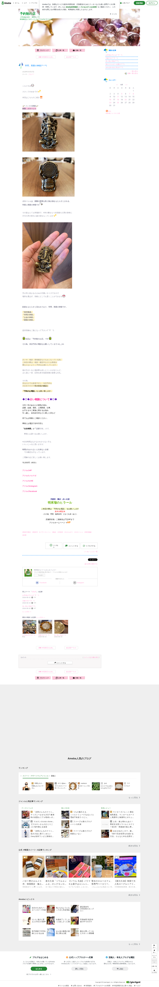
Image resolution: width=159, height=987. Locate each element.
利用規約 (89, 986)
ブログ (30, 74)
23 (110, 102)
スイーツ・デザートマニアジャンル (35, 776)
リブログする (90, 546)
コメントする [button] (73, 546)
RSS (109, 111)
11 (118, 96)
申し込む (120, 969)
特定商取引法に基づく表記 (123, 986)
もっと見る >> (26, 611)
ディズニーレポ (27, 808)
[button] (154, 971)
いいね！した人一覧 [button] (91, 551)
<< (117, 85)
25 (118, 102)
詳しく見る (79, 969)
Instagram (80, 583)
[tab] (35, 776)
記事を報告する (92, 564)
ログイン (152, 3)
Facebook (43, 583)
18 (118, 99)
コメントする (61, 663)
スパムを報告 (64, 986)
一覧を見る (134, 71)
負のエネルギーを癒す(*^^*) (115, 64)
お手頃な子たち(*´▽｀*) (30, 595)
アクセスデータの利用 (102, 986)
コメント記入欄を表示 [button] (91, 657)
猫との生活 (65, 808)
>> (126, 85)
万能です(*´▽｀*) (28, 601)
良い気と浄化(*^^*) (28, 606)
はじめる (39, 969)
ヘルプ (138, 986)
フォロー (40, 575)
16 (110, 99)
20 (126, 99)
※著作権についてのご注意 (113, 113)
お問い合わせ (77, 986)
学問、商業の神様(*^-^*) (36, 65)
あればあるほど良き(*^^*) (114, 67)
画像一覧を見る (132, 73)
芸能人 (53, 776)
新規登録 (139, 3)
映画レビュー (106, 808)
